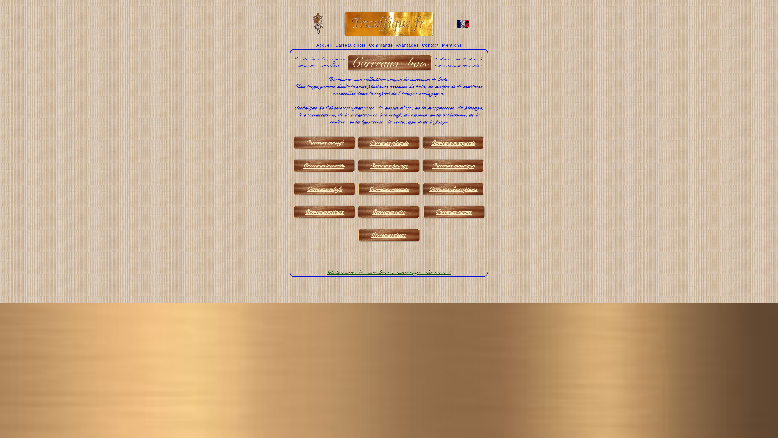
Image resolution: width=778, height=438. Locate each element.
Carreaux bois (350, 45)
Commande (381, 45)
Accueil (324, 45)
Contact (430, 45)
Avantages (407, 45)
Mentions (452, 45)
